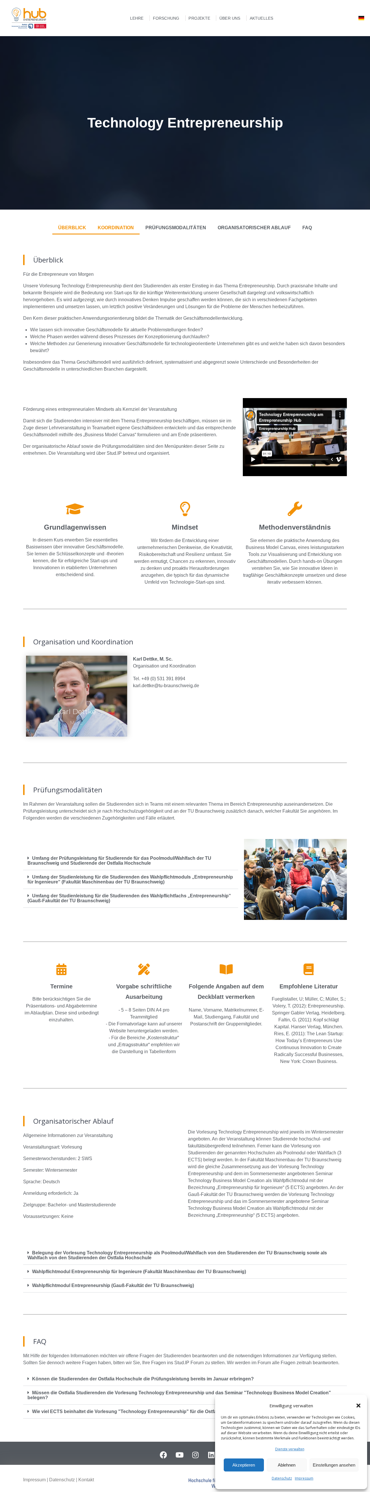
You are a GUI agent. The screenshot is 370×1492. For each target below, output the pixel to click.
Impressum (304, 1478)
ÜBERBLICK (72, 227)
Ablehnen (286, 1465)
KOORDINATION (116, 227)
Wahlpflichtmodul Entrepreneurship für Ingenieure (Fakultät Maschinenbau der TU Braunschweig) (139, 1271)
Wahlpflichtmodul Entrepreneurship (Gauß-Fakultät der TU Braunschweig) (113, 1285)
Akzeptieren (243, 1465)
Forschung (166, 18)
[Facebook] (163, 1454)
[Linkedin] (211, 1454)
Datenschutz (282, 1478)
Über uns (229, 18)
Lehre (137, 18)
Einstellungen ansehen (334, 1465)
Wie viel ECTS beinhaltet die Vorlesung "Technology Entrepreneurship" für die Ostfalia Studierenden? (143, 1411)
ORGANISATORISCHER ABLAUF (254, 227)
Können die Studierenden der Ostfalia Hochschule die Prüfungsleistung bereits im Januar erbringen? (143, 1378)
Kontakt (86, 1479)
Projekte (199, 18)
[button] (358, 1405)
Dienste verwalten (289, 1449)
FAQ (307, 227)
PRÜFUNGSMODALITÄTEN (175, 227)
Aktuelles (261, 18)
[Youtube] (179, 1454)
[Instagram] (195, 1454)
